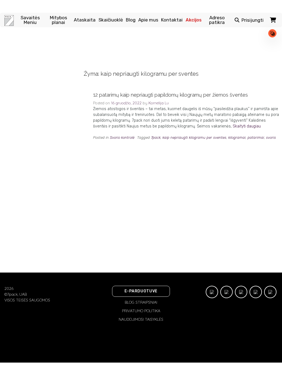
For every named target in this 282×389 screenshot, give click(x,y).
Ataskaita (85, 20)
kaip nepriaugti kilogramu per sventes (194, 137)
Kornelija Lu (158, 102)
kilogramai (237, 137)
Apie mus (148, 20)
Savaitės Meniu (30, 20)
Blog (130, 20)
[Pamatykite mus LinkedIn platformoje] (256, 292)
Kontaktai (172, 20)
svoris (271, 137)
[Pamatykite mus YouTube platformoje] (270, 292)
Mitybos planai (58, 20)
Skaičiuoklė (111, 20)
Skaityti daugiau (247, 126)
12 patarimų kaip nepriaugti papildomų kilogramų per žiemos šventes (170, 95)
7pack (156, 137)
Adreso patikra (217, 20)
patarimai (256, 137)
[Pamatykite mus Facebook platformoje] (226, 292)
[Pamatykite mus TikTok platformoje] (212, 292)
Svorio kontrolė (122, 137)
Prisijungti (253, 20)
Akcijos (194, 20)
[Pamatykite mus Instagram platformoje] (241, 292)
